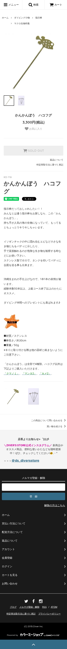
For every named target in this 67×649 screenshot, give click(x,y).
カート (58, 4)
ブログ (13, 607)
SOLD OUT (35, 150)
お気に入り (35, 128)
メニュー (13, 4)
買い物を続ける (55, 426)
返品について (56, 159)
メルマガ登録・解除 (29, 607)
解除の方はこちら (54, 505)
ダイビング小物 (22, 17)
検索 (36, 4)
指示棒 (38, 17)
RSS (44, 607)
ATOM (54, 607)
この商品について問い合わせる (47, 420)
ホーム (5, 17)
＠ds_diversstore (25, 460)
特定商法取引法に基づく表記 (21, 613)
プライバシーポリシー (49, 613)
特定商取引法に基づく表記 (49, 164)
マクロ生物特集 (22, 23)
